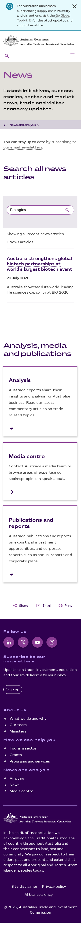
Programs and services (30, 761)
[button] (7, 56)
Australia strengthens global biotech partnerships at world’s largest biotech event (39, 264)
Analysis (17, 778)
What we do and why (28, 719)
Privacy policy (54, 887)
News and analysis (23, 125)
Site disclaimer (24, 887)
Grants (16, 755)
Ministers (18, 731)
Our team (18, 725)
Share (20, 605)
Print (65, 605)
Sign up (12, 689)
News (14, 785)
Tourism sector (23, 748)
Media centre (21, 791)
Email (43, 605)
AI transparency (38, 895)
